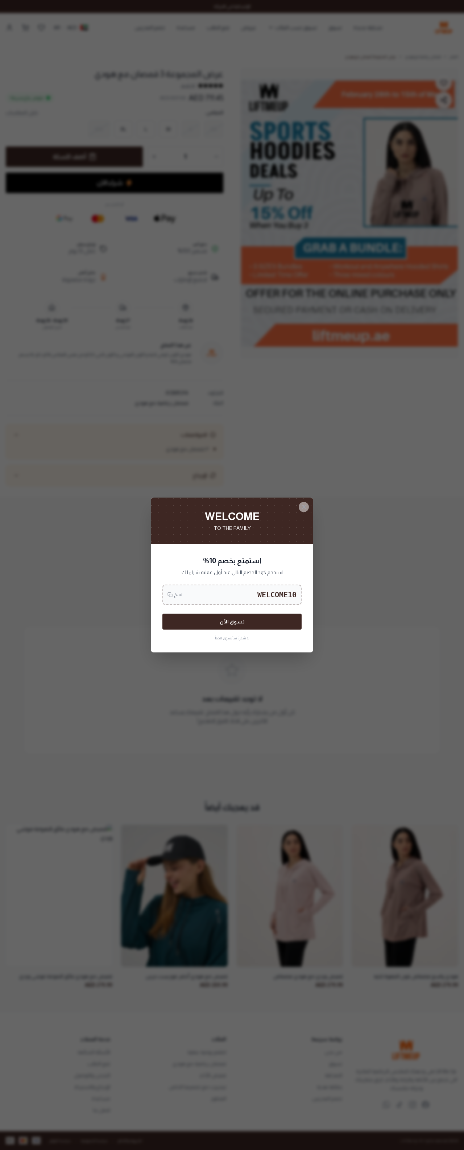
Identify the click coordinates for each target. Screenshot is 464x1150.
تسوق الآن (232, 622)
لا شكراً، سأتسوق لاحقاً (232, 638)
